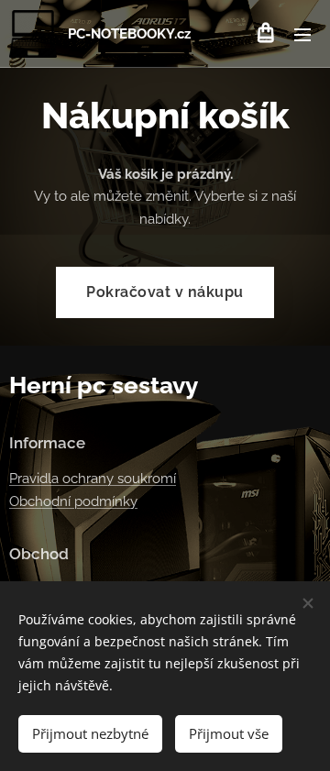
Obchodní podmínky (73, 501)
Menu (302, 34)
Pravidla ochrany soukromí (92, 478)
